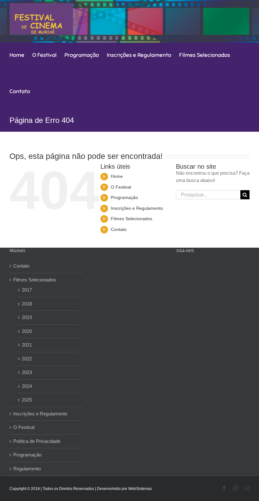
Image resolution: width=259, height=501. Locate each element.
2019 (27, 317)
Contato (119, 229)
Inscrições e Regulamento (137, 208)
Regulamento (27, 468)
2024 (27, 386)
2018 (27, 303)
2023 (27, 372)
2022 (27, 358)
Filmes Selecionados (131, 218)
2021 (27, 344)
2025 (27, 399)
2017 (27, 290)
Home (117, 176)
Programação (124, 197)
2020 (27, 331)
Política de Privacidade (36, 441)
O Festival (121, 187)
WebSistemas (140, 488)
